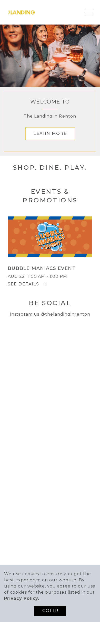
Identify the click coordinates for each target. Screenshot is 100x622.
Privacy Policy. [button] (21, 598)
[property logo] (21, 12)
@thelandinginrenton (65, 314)
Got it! (50, 610)
